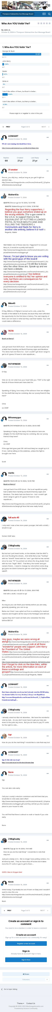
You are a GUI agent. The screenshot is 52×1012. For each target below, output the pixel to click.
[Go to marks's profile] (4, 474)
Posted (17, 139)
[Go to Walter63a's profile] (4, 196)
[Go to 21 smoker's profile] (4, 171)
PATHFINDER (14, 364)
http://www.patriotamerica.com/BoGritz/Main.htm (20, 148)
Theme (20, 1003)
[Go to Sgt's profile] (4, 736)
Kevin (11, 882)
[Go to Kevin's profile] (4, 883)
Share (26, 974)
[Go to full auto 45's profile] (4, 519)
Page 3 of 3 (25, 127)
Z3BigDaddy (14, 545)
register (25, 113)
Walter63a (13, 194)
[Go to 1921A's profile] (4, 332)
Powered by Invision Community (26, 1008)
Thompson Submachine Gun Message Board (33, 32)
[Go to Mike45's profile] (4, 304)
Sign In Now (26, 960)
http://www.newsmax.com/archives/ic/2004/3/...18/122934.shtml (26, 662)
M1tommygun (14, 417)
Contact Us (30, 1003)
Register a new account (26, 943)
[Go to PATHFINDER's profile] (4, 365)
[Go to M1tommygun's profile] (4, 419)
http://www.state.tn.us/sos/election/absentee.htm (18, 762)
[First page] (3, 127)
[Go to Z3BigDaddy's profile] (4, 547)
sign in (17, 113)
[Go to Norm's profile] (4, 773)
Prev (8, 127)
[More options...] (47, 137)
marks (11, 473)
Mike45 (11, 303)
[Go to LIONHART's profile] (4, 137)
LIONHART (13, 136)
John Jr (7, 30)
